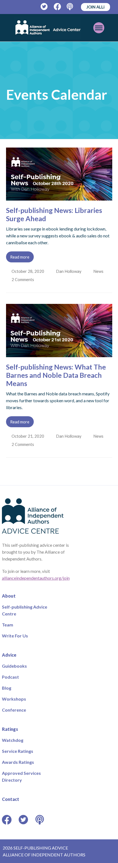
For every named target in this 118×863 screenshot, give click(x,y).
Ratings (10, 729)
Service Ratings (17, 751)
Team (7, 624)
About (9, 595)
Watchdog (12, 740)
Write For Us (15, 635)
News (99, 271)
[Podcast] (70, 6)
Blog (6, 687)
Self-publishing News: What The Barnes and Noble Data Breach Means (56, 375)
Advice (9, 654)
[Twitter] (44, 6)
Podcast (10, 676)
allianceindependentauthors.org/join (36, 578)
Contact (10, 799)
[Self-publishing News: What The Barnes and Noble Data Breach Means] (59, 353)
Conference (14, 709)
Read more (19, 256)
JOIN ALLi (95, 6)
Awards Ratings (18, 762)
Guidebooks (14, 665)
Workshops (14, 698)
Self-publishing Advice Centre (24, 610)
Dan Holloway (69, 271)
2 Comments (23, 279)
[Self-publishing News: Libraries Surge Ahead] (59, 197)
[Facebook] (57, 6)
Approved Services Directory (21, 776)
